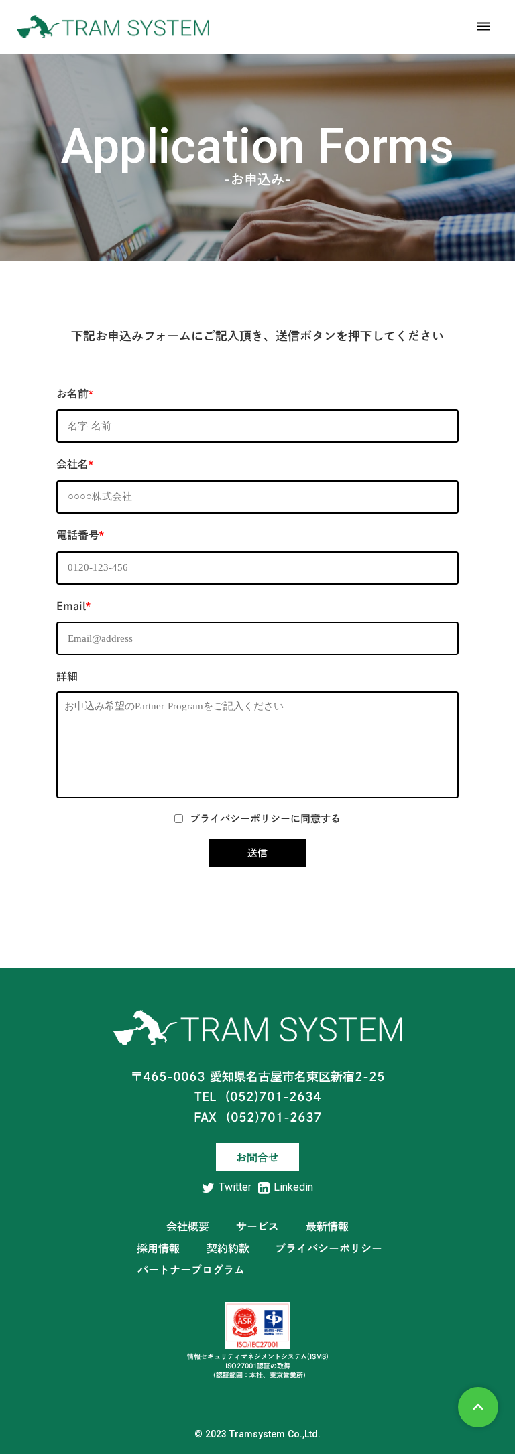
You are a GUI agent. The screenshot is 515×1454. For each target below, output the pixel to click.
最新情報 (327, 1226)
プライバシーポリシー (328, 1248)
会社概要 (187, 1226)
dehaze (483, 27)
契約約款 (228, 1248)
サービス (257, 1226)
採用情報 (158, 1248)
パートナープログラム (191, 1269)
